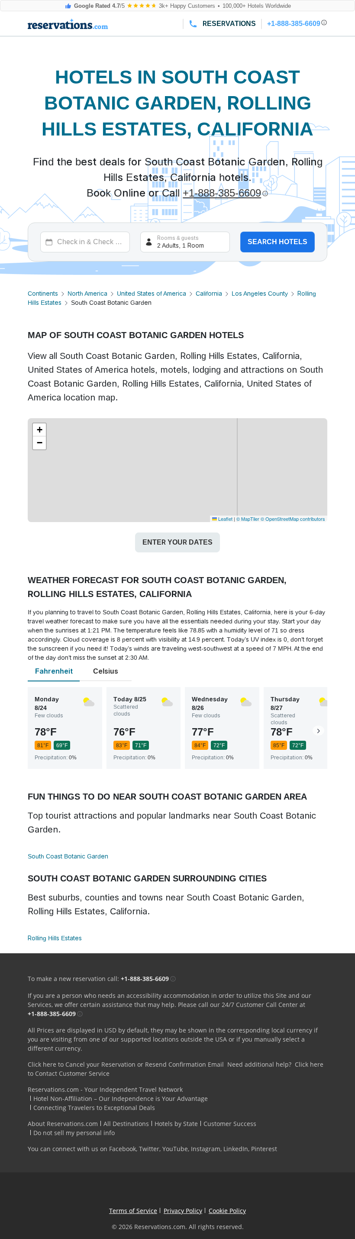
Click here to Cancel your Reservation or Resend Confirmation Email (126, 1064)
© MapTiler (247, 518)
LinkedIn (235, 1149)
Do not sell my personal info (74, 1133)
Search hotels (277, 241)
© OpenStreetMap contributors (293, 518)
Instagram (205, 1149)
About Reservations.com (63, 1124)
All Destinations (126, 1124)
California (209, 293)
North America (87, 293)
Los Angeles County (260, 293)
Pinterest (264, 1149)
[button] (39, 429)
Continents (43, 293)
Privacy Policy (183, 1211)
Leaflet (224, 518)
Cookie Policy (227, 1211)
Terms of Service (133, 1211)
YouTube (175, 1149)
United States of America (151, 293)
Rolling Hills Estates (55, 938)
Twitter (149, 1149)
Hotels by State (176, 1124)
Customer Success (229, 1124)
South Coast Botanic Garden (68, 856)
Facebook (122, 1149)
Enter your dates (177, 542)
